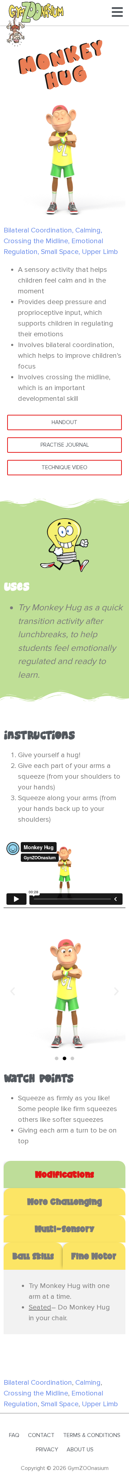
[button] (12, 991)
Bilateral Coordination (38, 230)
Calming (88, 230)
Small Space (59, 252)
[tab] (64, 1174)
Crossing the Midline (36, 241)
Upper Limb (100, 252)
